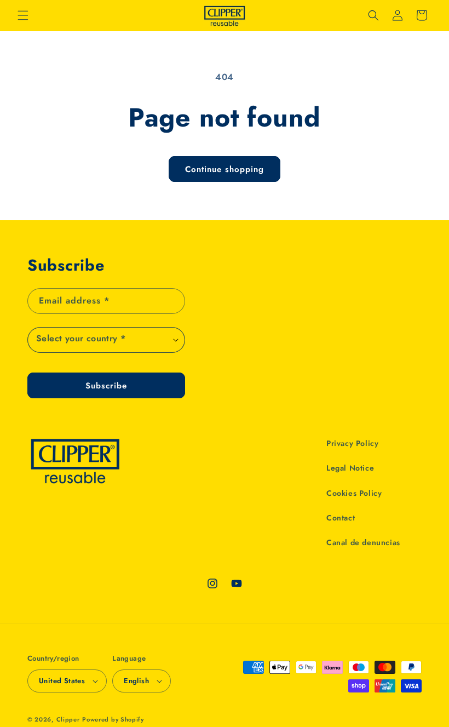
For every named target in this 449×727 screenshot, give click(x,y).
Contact (340, 517)
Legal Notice (350, 467)
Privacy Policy (352, 443)
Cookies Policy (354, 493)
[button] (23, 15)
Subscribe (106, 386)
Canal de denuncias (363, 542)
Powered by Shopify (113, 719)
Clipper (68, 719)
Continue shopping (224, 169)
